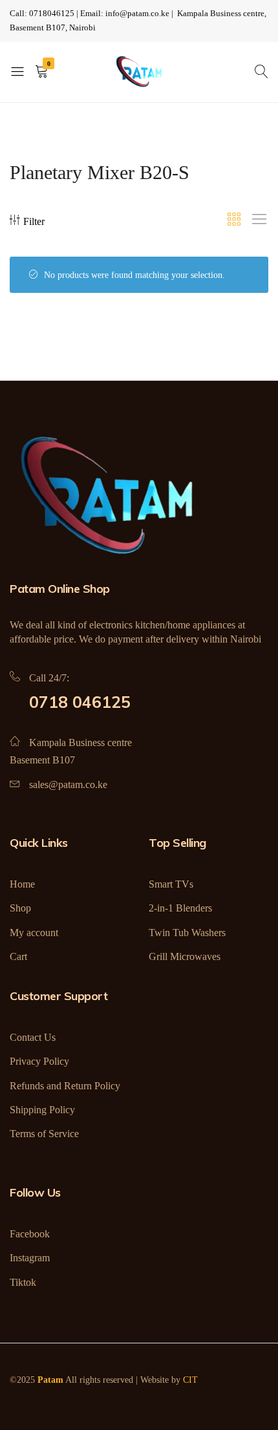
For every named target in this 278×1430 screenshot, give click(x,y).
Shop (20, 907)
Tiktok (23, 1282)
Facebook (30, 1233)
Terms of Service (44, 1133)
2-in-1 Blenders (180, 907)
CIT (190, 1380)
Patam (50, 1380)
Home (22, 884)
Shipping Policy (42, 1109)
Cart (18, 956)
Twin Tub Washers (187, 932)
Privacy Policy (39, 1061)
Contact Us (33, 1037)
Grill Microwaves (184, 956)
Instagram (30, 1257)
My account (34, 932)
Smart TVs (171, 884)
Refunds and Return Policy (65, 1085)
